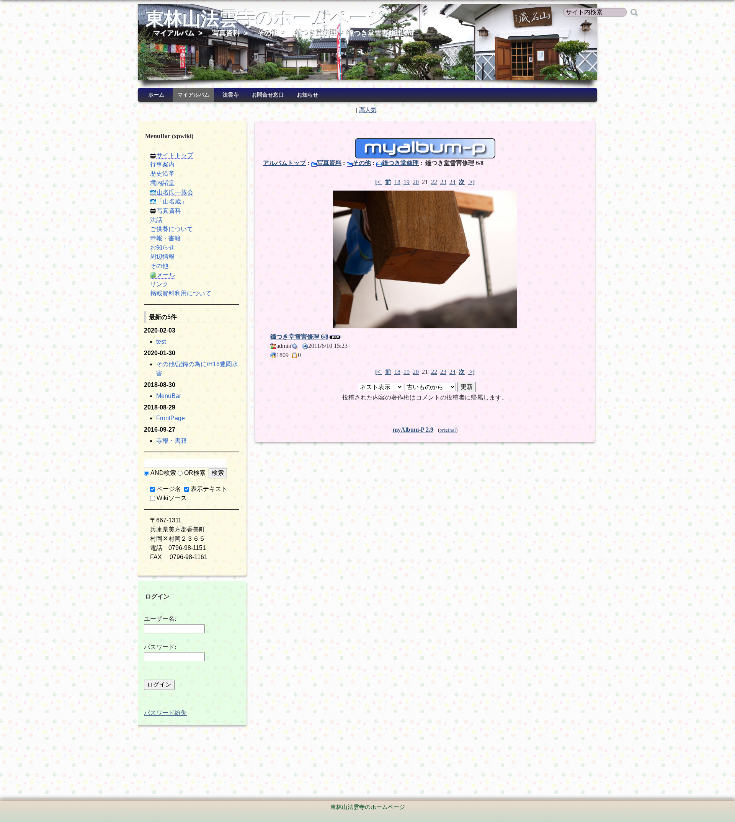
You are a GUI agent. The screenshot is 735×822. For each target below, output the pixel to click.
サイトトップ (175, 155)
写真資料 (226, 33)
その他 (267, 33)
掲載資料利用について (180, 293)
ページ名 (169, 489)
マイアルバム (173, 33)
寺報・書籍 (165, 238)
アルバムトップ (284, 163)
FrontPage (170, 418)
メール (166, 275)
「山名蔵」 (172, 201)
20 (416, 182)
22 (434, 182)
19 (406, 182)
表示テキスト (209, 489)
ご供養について (171, 229)
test (161, 341)
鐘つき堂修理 (316, 33)
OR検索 (195, 473)
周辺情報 (162, 256)
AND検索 (163, 473)
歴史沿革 (162, 173)
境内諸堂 (162, 182)
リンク (159, 284)
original (447, 430)
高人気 (367, 110)
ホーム (156, 95)
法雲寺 (230, 95)
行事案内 (162, 164)
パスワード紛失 (165, 712)
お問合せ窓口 (268, 95)
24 (452, 182)
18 (397, 182)
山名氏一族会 (175, 192)
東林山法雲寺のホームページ (265, 18)
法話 (156, 220)
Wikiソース (172, 498)
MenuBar (168, 396)
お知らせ (307, 95)
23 (443, 182)
